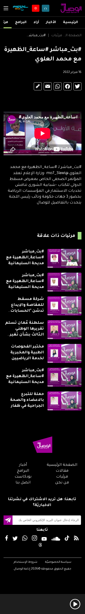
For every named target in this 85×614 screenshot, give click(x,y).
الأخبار (51, 22)
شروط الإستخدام (25, 562)
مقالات (62, 471)
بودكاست (23, 477)
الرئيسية (70, 22)
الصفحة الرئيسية (72, 36)
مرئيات (56, 36)
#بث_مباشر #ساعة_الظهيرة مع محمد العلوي (36, 36)
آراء (36, 22)
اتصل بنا (23, 483)
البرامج (20, 22)
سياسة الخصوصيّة (58, 562)
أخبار (23, 465)
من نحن (62, 483)
